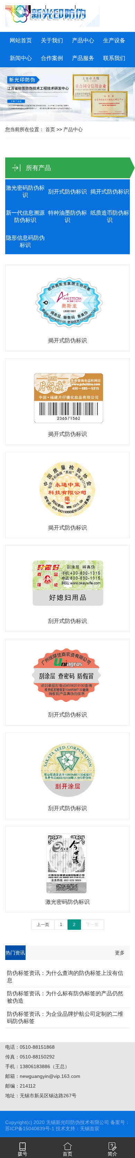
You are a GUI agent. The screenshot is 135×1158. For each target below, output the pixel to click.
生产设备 (114, 40)
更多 (120, 952)
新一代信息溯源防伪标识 (25, 216)
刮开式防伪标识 (67, 192)
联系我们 (114, 58)
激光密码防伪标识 (25, 191)
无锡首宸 (89, 1128)
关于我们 (52, 40)
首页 (50, 129)
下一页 (92, 924)
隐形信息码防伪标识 (25, 241)
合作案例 (52, 58)
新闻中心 (21, 58)
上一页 (43, 924)
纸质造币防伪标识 (109, 216)
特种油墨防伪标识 (67, 216)
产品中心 (83, 40)
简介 (112, 1154)
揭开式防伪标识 (109, 192)
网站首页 (21, 40)
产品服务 (83, 58)
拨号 (22, 1154)
